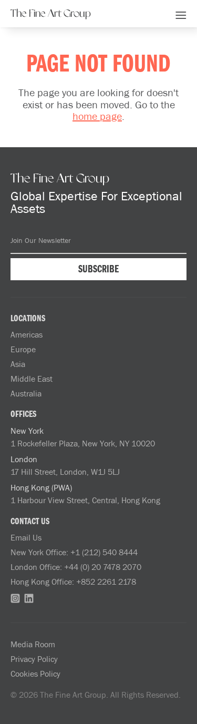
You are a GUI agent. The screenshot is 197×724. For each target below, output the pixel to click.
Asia (18, 364)
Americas (27, 334)
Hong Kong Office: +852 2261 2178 (73, 581)
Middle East (32, 378)
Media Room (33, 644)
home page (97, 115)
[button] (180, 13)
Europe (23, 349)
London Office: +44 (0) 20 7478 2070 (76, 567)
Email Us (26, 537)
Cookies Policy (35, 673)
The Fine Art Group (51, 13)
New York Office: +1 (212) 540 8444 (74, 552)
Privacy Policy (34, 659)
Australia (26, 393)
